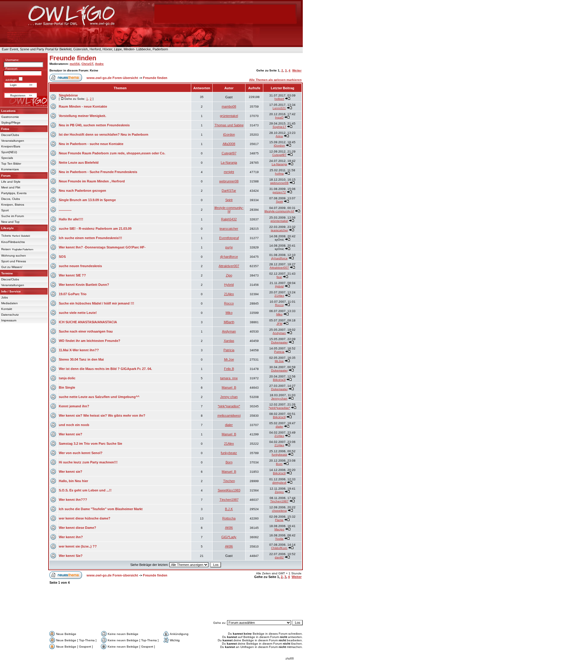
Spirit (229, 200)
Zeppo (279, 492)
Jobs (4, 297)
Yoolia (279, 538)
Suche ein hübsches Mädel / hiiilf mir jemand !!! (96, 303)
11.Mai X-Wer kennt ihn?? (79, 350)
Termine (7, 273)
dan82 (279, 557)
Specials (7, 157)
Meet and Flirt (10, 187)
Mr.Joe (229, 359)
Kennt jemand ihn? (74, 406)
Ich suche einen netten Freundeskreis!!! (90, 238)
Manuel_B (229, 387)
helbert (279, 98)
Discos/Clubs (10, 135)
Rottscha (229, 518)
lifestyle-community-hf (229, 209)
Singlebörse (68, 95)
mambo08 (229, 106)
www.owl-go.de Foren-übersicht (112, 78)
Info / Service (11, 291)
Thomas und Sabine (229, 125)
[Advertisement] (175, 605)
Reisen (6, 249)
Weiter (297, 70)
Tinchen (229, 481)
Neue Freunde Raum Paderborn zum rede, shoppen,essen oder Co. (112, 153)
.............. (65, 209)
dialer (229, 425)
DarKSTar (229, 190)
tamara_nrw (229, 378)
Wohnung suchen (13, 255)
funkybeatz (229, 453)
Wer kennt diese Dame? (77, 527)
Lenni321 (279, 108)
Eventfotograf (229, 238)
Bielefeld (25, 236)
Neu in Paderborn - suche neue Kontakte (91, 144)
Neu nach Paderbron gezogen (82, 190)
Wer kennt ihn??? (73, 499)
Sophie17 (279, 126)
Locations (8, 110)
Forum (6, 175)
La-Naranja (229, 162)
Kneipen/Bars (10, 146)
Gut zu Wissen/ (11, 267)
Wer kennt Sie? (71, 555)
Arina (279, 136)
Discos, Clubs (10, 199)
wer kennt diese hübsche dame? (84, 518)
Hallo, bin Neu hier (73, 481)
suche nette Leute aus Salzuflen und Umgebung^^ (99, 397)
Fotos (5, 129)
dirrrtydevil (279, 482)
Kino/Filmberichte (13, 242)
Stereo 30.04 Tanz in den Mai (81, 359)
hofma (279, 173)
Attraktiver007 (229, 266)
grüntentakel (229, 116)
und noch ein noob (74, 425)
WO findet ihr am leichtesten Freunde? (89, 341)
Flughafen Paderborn (22, 249)
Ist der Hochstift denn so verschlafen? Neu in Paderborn (103, 134)
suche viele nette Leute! (78, 312)
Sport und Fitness (13, 261)
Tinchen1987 (229, 499)
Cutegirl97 (229, 153)
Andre (99, 63)
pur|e (229, 247)
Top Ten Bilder (11, 163)
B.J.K (229, 509)
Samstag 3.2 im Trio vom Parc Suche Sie (90, 443)
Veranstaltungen (12, 140)
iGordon (229, 134)
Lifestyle (7, 228)
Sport (5, 210)
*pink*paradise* (229, 406)
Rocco (229, 303)
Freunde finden (72, 58)
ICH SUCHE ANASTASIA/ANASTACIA (88, 322)
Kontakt (6, 309)
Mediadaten (9, 303)
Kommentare (10, 169)
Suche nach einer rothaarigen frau (86, 331)
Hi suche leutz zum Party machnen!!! (88, 462)
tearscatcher (229, 228)
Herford (16, 236)
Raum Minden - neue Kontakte (83, 106)
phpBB (290, 658)
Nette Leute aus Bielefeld (79, 162)
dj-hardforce (229, 256)
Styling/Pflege (11, 122)
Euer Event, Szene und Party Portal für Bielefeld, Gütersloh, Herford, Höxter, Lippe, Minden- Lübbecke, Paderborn (84, 49)
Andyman (229, 331)
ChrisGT (87, 63)
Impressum (8, 320)
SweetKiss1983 (229, 490)
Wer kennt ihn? (71, 537)
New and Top (10, 221)
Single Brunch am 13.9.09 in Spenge (87, 200)
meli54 (75, 63)
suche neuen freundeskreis (80, 266)
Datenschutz (10, 314)
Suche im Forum (12, 216)
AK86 (229, 527)
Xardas (229, 341)
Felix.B (229, 369)
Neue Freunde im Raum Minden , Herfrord (92, 181)
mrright (229, 172)
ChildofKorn (279, 548)
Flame (279, 520)
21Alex (229, 294)
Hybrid (229, 284)
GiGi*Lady (228, 537)
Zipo (229, 275)
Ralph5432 (229, 219)
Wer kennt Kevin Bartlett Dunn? (84, 284)
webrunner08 (229, 181)
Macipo (279, 529)
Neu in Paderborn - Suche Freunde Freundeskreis (98, 172)
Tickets (6, 235)
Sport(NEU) (9, 152)
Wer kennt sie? (70, 434)
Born (229, 462)
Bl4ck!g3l (279, 379)
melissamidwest (229, 415)
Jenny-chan (229, 397)
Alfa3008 (229, 144)
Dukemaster (279, 342)
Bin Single (67, 387)
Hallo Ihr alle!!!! (71, 219)
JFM (279, 323)
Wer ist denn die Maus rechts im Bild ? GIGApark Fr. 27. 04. (105, 369)
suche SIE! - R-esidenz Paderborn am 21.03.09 (95, 228)
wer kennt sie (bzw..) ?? (78, 546)
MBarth (229, 322)
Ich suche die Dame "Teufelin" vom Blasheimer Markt (101, 509)
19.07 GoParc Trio (73, 294)
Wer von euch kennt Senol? (81, 453)
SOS (62, 256)
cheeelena (279, 510)
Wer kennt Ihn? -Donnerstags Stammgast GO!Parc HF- (102, 247)
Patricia (228, 350)
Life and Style (11, 181)
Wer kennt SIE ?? (72, 275)
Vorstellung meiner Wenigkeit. (82, 116)
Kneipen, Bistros (12, 204)
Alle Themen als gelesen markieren (275, 79)
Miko (229, 312)
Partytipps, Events (14, 193)
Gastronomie (10, 116)
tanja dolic (67, 378)
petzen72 (279, 192)
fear (279, 277)
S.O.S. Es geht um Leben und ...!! (85, 490)
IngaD (279, 117)
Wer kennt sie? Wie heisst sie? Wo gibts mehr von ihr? (102, 415)
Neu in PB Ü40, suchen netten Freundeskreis (94, 125)
